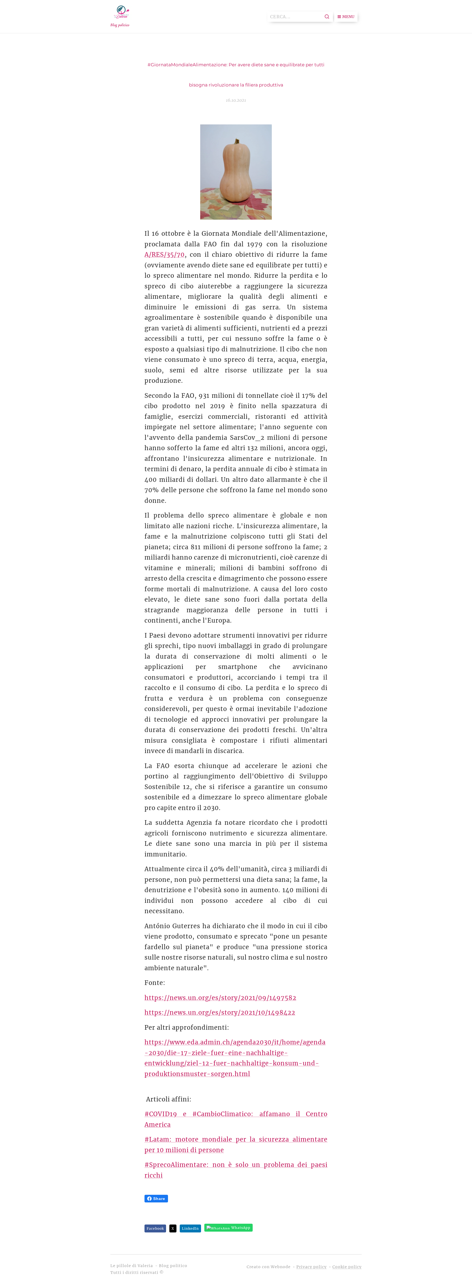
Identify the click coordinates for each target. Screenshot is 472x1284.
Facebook (155, 1228)
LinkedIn (190, 1228)
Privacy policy (311, 1266)
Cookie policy (347, 1266)
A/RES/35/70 (164, 254)
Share (159, 1198)
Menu (348, 16)
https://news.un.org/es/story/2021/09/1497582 (220, 998)
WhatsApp (240, 1228)
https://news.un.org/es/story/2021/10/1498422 (219, 1012)
